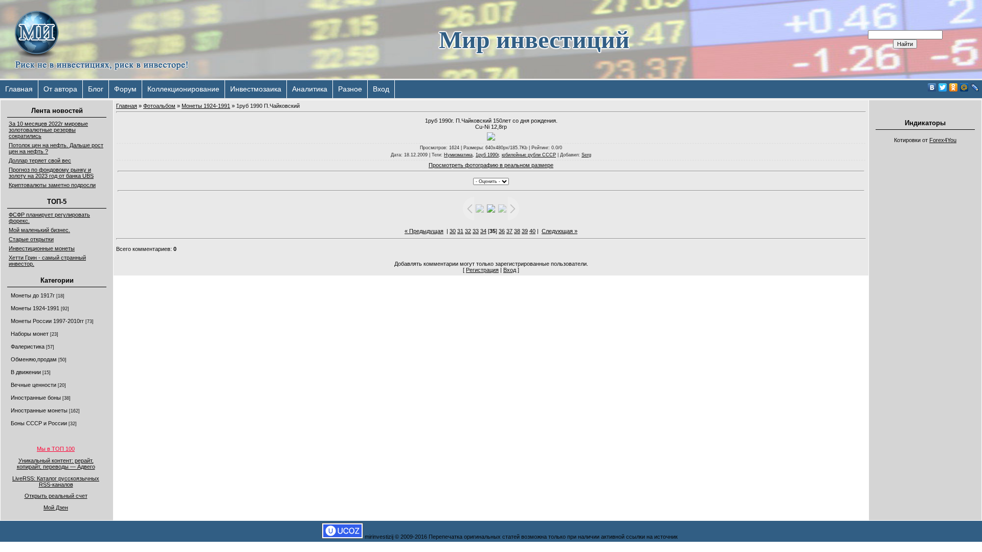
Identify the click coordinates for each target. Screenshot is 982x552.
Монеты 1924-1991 (35, 308)
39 (525, 231)
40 (532, 231)
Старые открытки (31, 239)
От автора (60, 89)
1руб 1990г (487, 154)
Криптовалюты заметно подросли (52, 185)
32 (468, 231)
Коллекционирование (183, 89)
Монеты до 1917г (33, 295)
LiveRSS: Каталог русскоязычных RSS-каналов (55, 481)
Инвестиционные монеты (42, 248)
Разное (350, 89)
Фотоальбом (159, 106)
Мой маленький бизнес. (39, 230)
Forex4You (942, 140)
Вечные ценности (33, 385)
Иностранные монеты (39, 410)
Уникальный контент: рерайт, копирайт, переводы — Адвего (56, 463)
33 (476, 231)
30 (453, 231)
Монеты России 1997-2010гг (47, 321)
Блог (95, 89)
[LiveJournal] (975, 87)
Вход (381, 89)
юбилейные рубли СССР (529, 154)
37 (509, 231)
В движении (26, 372)
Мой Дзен (55, 507)
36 (502, 231)
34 (483, 231)
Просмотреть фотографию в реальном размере (491, 165)
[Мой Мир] (964, 87)
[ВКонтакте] (932, 87)
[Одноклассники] (953, 87)
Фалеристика (27, 346)
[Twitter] (943, 87)
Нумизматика (458, 154)
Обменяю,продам (34, 359)
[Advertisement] (925, 301)
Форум (125, 89)
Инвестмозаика (255, 89)
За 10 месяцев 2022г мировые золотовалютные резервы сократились (48, 130)
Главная (19, 89)
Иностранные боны (36, 398)
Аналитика (309, 89)
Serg (586, 154)
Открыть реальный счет (56, 496)
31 (460, 231)
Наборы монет (30, 334)
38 (517, 231)
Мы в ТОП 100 (56, 449)
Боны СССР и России (39, 423)
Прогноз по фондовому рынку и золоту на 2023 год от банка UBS (51, 173)
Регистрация (482, 270)
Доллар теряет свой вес (40, 160)
